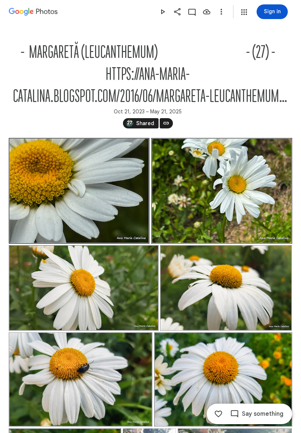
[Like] (218, 414)
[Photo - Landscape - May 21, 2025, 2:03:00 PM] (79, 191)
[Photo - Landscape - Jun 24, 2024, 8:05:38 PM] (226, 288)
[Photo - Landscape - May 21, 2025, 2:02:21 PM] (221, 191)
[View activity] (192, 11)
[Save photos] (206, 11)
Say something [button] (262, 414)
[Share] (177, 11)
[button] (244, 12)
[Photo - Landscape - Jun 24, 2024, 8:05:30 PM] (80, 379)
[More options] (221, 11)
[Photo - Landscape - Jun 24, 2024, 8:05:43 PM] (84, 288)
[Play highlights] (162, 12)
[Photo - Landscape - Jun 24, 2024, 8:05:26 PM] (223, 379)
